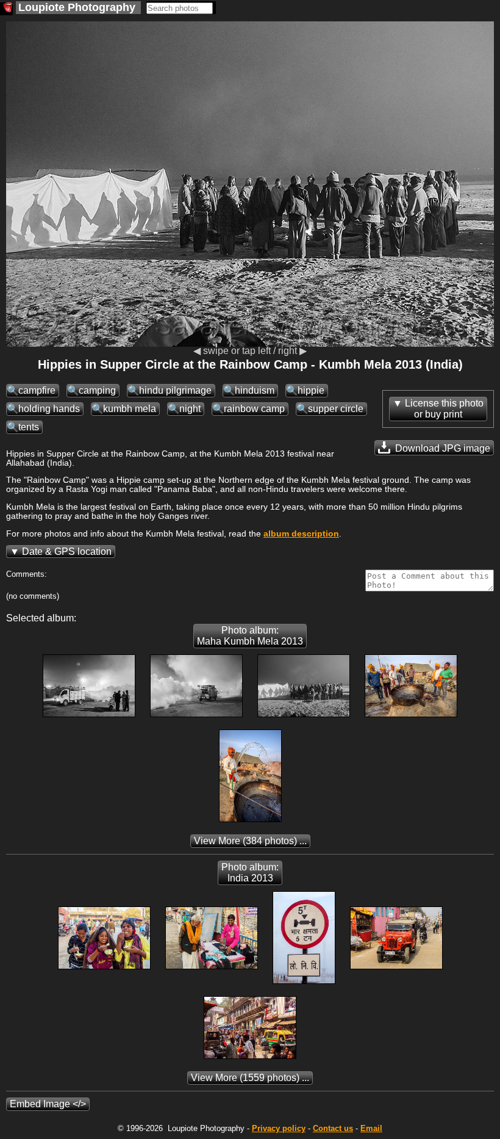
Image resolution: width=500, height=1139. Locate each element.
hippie (311, 390)
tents (28, 427)
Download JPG (441, 448)
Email (371, 1128)
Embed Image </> (48, 1104)
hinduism (254, 390)
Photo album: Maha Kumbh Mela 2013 (250, 635)
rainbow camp (254, 408)
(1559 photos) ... (250, 1077)
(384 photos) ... (250, 841)
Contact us (333, 1128)
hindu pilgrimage (175, 390)
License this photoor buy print (444, 408)
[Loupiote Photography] (6, 8)
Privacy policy (278, 1128)
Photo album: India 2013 (250, 872)
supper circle (335, 408)
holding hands (49, 408)
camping (97, 390)
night (190, 408)
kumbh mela (129, 408)
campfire (36, 390)
